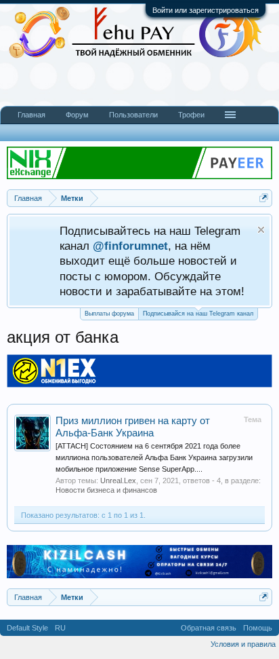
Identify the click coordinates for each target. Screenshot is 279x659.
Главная (31, 115)
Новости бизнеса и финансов (106, 490)
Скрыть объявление (261, 230)
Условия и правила (243, 644)
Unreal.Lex (118, 480)
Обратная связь (208, 628)
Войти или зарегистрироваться (205, 10)
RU (60, 628)
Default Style (27, 628)
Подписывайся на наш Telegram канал (198, 313)
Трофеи (191, 115)
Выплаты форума (109, 313)
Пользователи (133, 115)
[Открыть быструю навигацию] (263, 197)
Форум (77, 115)
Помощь (257, 628)
